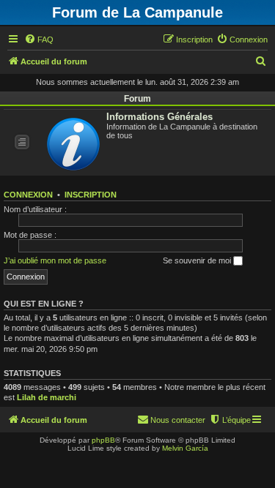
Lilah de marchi (46, 397)
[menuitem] (39, 39)
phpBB (103, 440)
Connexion (28, 194)
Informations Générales (159, 116)
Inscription (91, 194)
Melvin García (185, 448)
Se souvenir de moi (198, 260)
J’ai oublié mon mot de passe (55, 260)
